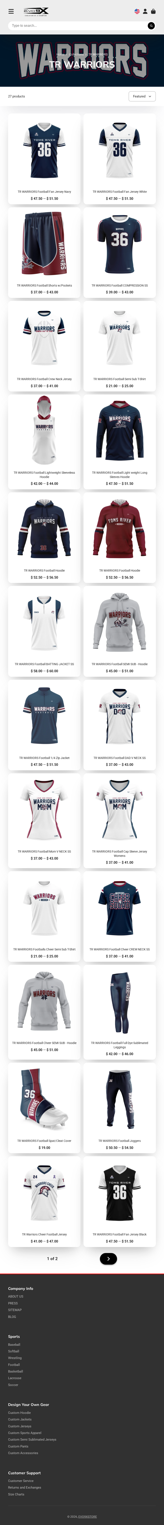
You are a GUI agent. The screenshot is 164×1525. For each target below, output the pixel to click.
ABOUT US (15, 1296)
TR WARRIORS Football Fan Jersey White (119, 159)
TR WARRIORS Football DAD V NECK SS (119, 725)
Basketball (15, 1371)
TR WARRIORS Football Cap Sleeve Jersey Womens (119, 820)
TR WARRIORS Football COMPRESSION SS (119, 252)
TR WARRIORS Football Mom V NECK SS (44, 820)
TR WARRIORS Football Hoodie (44, 537)
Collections (76, 54)
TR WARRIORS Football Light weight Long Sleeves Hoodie (119, 441)
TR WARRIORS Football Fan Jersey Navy (44, 159)
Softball (13, 1351)
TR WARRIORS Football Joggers (119, 1108)
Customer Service (21, 1481)
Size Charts (16, 1494)
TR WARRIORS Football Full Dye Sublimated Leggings (119, 1012)
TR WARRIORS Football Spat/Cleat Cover (44, 1108)
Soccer (13, 1385)
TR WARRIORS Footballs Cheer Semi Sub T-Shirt (44, 916)
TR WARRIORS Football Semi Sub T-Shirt (119, 346)
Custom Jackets (20, 1419)
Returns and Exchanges (24, 1487)
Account (145, 11)
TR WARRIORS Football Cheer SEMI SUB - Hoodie (44, 1012)
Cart (153, 11)
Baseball (14, 1345)
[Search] (151, 26)
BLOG (12, 1317)
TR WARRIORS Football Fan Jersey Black (119, 1201)
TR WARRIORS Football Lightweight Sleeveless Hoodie (44, 441)
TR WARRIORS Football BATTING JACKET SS (44, 631)
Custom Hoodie (19, 1413)
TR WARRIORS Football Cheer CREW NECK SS (119, 916)
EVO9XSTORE (87, 1516)
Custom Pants (18, 1446)
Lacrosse (14, 1378)
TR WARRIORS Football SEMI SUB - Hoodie (119, 631)
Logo (36, 11)
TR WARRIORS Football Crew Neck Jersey (44, 346)
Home (60, 54)
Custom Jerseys (19, 1426)
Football (14, 1365)
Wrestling (15, 1358)
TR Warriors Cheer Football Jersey (44, 1201)
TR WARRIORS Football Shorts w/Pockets (44, 252)
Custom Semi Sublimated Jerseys (32, 1439)
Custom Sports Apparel (24, 1433)
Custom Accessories (23, 1453)
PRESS (13, 1303)
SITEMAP (15, 1310)
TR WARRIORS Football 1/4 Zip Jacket (44, 725)
